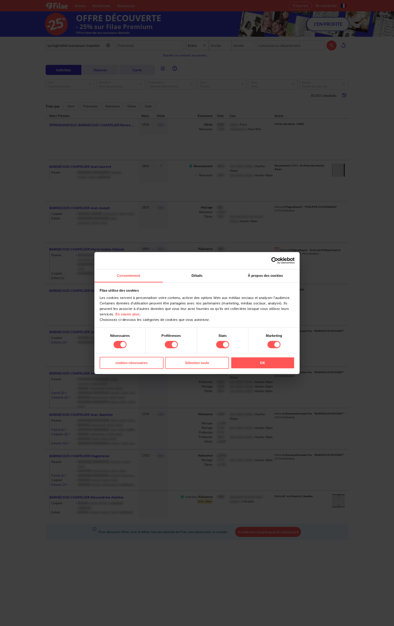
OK (262, 363)
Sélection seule (197, 363)
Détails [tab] (197, 275)
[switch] (171, 344)
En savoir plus (127, 314)
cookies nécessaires (131, 363)
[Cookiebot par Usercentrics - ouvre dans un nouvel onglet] (275, 260)
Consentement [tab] (128, 275)
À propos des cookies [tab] (265, 275)
